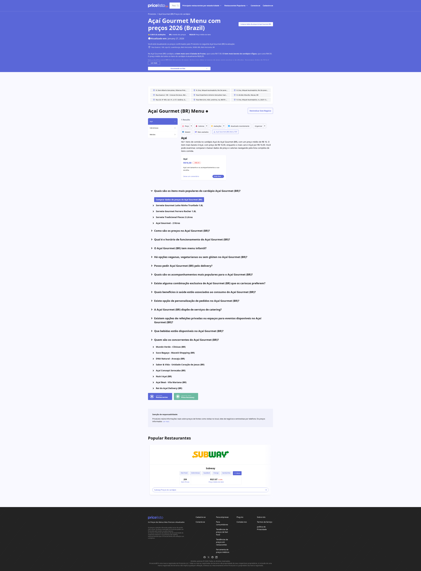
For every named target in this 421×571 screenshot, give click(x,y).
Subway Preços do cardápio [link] (165, 490)
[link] (210, 454)
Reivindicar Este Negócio (260, 111)
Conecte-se (255, 5)
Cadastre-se (268, 5)
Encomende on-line (178, 68)
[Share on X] (208, 557)
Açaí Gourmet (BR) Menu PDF (226, 132)
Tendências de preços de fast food (222, 532)
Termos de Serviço (264, 522)
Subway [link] (210, 468)
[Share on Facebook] (204, 557)
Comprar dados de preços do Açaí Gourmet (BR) (255, 24)
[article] (210, 470)
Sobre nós (261, 517)
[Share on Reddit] (212, 557)
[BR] (156, 6)
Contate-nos (242, 522)
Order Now (217, 176)
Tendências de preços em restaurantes (222, 542)
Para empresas (222, 517)
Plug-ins (240, 517)
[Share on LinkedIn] (216, 557)
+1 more (237, 473)
